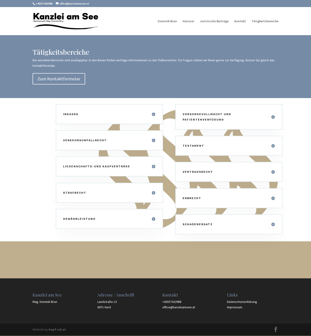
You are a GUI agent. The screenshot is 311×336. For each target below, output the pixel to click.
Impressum (234, 307)
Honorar (188, 21)
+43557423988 (44, 3)
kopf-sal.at (57, 329)
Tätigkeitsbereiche (265, 21)
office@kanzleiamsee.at (178, 307)
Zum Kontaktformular (59, 79)
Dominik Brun (167, 21)
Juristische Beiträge (214, 21)
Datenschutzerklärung (242, 302)
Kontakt (240, 21)
